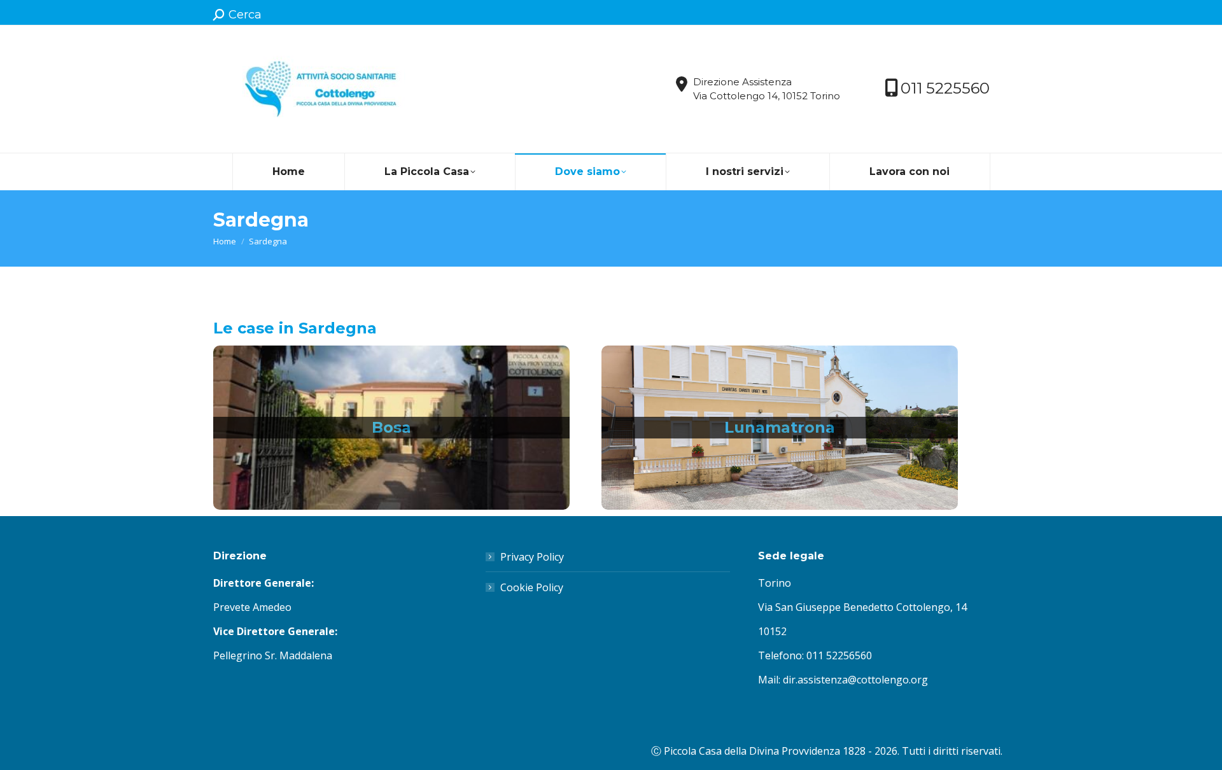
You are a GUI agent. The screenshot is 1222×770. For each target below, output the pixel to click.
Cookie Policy (531, 587)
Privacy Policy (532, 557)
